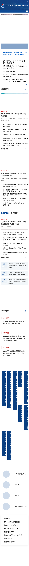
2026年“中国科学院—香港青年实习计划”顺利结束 (14, 115)
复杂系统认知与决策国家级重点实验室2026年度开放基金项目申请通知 (17, 266)
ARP (2, 551)
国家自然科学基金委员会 (11, 528)
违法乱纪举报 (19, 551)
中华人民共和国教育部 (11, 525)
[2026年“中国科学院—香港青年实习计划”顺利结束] (14, 101)
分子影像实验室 (21, 379)
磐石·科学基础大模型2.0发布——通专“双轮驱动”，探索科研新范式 (15, 54)
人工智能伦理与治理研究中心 (10, 445)
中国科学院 (7, 518)
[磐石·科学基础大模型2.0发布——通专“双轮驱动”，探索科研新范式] (14, 32)
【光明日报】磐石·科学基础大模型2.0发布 (14, 243)
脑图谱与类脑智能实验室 (27, 417)
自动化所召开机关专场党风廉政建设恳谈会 (14, 134)
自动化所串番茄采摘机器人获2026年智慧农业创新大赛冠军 (14, 175)
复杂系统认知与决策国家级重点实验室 (10, 389)
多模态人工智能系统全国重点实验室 (5, 388)
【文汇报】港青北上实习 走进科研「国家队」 (15, 248)
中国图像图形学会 (9, 542)
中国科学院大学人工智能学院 (13, 535)
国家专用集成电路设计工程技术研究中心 (16, 390)
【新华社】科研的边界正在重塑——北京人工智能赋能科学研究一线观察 (14, 223)
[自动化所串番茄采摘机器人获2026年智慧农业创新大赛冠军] (14, 161)
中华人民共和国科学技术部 (12, 522)
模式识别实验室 (21, 413)
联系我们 (13, 551)
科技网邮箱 (7, 551)
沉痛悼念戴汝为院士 (9, 71)
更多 (26, 84)
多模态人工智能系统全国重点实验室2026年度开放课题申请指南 (17, 273)
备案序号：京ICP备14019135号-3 (9, 556)
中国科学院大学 (9, 532)
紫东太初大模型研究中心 (5, 443)
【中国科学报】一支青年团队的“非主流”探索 (15, 252)
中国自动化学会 (9, 538)
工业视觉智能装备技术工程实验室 (27, 387)
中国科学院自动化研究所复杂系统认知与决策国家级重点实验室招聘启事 (17, 281)
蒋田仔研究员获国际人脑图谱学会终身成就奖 (15, 194)
